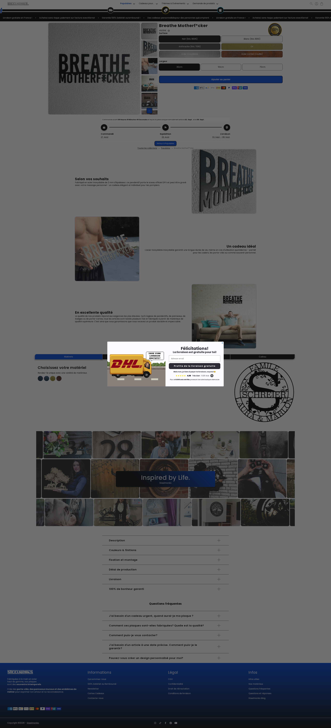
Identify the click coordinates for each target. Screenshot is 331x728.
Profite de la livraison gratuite (194, 366)
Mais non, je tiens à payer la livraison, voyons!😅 (195, 372)
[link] (194, 376)
